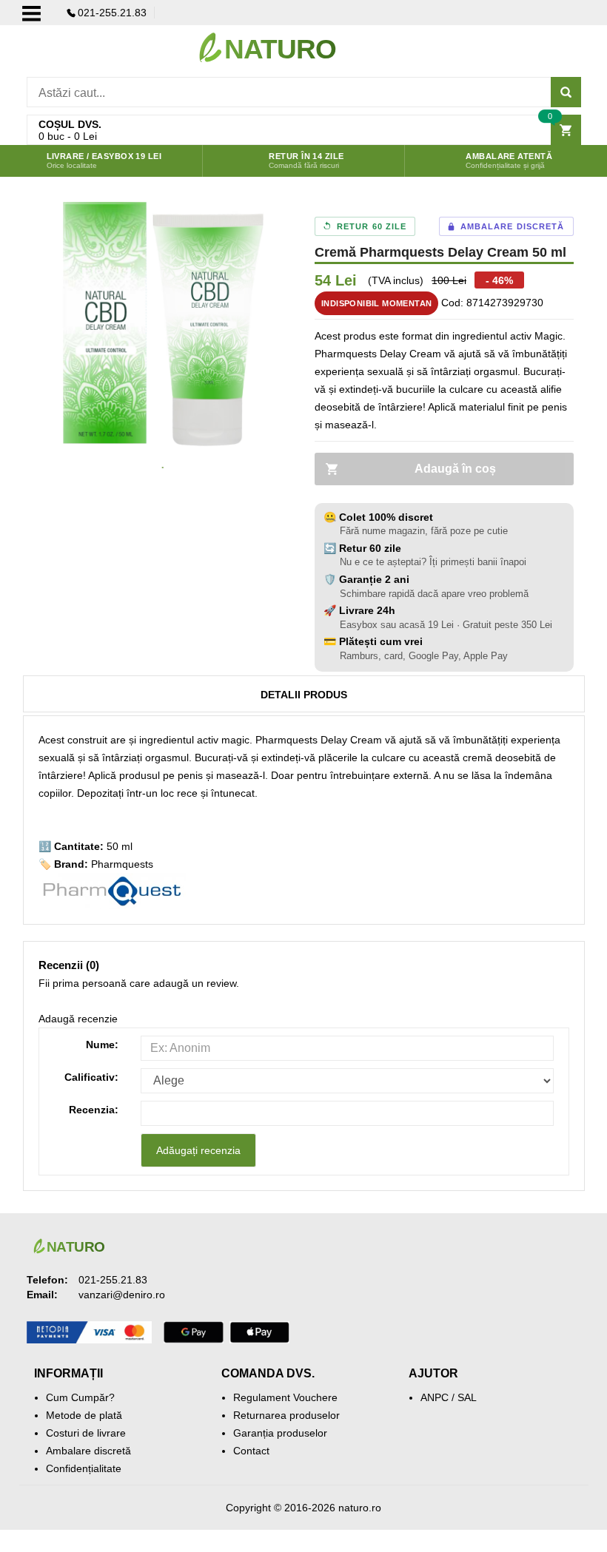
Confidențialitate (83, 1468)
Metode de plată (84, 1415)
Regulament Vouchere (285, 1397)
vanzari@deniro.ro (121, 1294)
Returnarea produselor (286, 1415)
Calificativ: (91, 1077)
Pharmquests (122, 864)
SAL (467, 1397)
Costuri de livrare (86, 1433)
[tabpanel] (163, 324)
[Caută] (566, 92)
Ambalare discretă (88, 1451)
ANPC (434, 1397)
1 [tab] (162, 468)
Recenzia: (93, 1110)
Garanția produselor (280, 1433)
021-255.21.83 (112, 12)
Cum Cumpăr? (80, 1397)
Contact (251, 1451)
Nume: (102, 1044)
